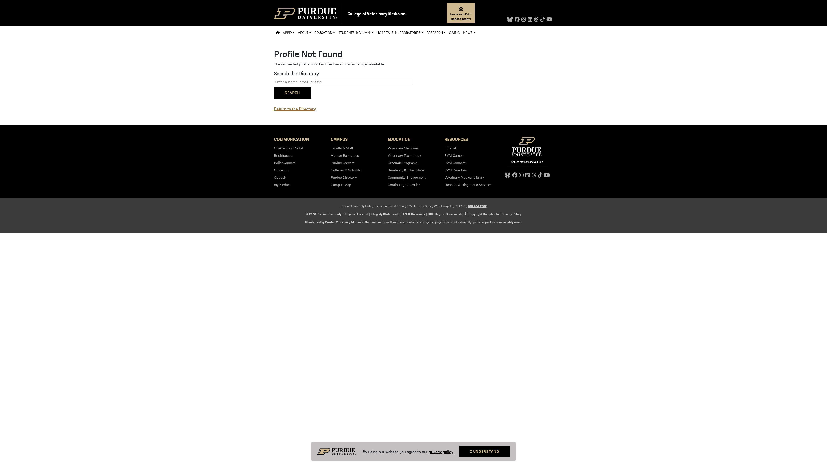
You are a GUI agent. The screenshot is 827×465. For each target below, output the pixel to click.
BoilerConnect (284, 162)
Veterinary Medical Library (464, 177)
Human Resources (345, 155)
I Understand (484, 451)
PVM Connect (455, 162)
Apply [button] (287, 32)
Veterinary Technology (404, 155)
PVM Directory (456, 169)
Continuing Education (404, 184)
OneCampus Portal (288, 148)
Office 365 (281, 169)
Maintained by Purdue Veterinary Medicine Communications (347, 222)
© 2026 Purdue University (324, 214)
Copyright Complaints (483, 214)
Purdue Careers (342, 162)
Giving (454, 32)
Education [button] (323, 32)
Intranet (450, 148)
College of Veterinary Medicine (376, 13)
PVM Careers (455, 155)
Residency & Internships (406, 169)
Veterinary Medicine (403, 148)
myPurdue (282, 184)
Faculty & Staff (342, 148)
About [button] (303, 32)
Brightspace (283, 155)
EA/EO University (412, 214)
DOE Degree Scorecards (447, 214)
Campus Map (341, 184)
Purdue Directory (344, 177)
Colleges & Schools (346, 169)
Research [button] (435, 32)
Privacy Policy (511, 214)
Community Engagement (407, 177)
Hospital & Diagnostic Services (468, 184)
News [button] (468, 32)
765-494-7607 (477, 206)
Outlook (280, 177)
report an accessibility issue (501, 222)
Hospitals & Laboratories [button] (399, 32)
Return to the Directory (295, 108)
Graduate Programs (403, 162)
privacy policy (441, 451)
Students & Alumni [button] (354, 32)
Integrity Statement (384, 214)
